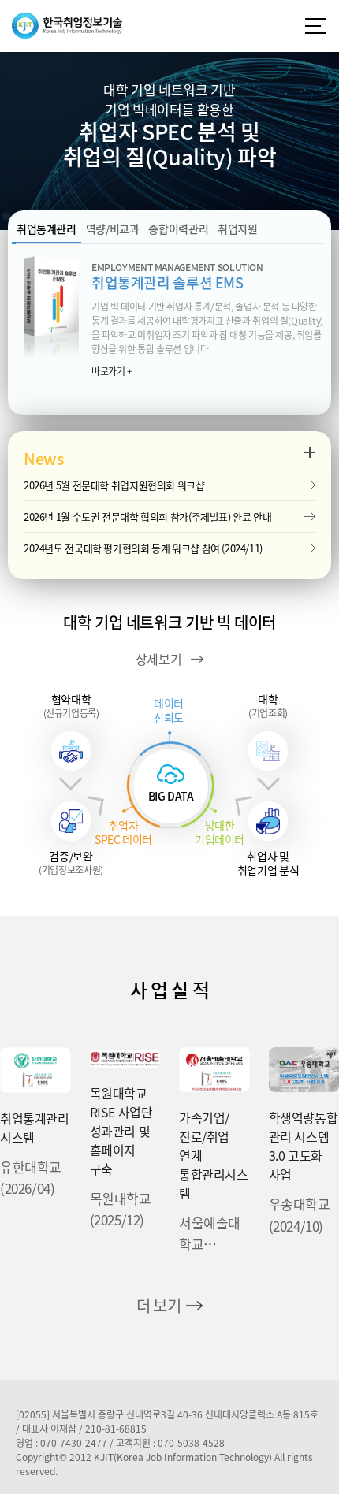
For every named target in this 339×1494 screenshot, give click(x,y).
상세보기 (158, 658)
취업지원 (237, 228)
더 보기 (158, 1305)
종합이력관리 (178, 228)
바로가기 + (111, 371)
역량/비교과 (113, 228)
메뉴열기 (315, 26)
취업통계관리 (46, 228)
